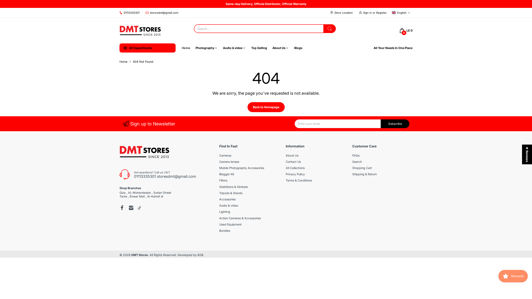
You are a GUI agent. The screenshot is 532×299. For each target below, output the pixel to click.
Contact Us (293, 161)
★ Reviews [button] (527, 154)
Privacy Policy (295, 174)
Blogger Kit (226, 174)
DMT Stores (139, 255)
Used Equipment (230, 224)
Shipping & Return (364, 174)
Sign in (368, 12)
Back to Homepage (266, 107)
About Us (292, 155)
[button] (401, 12)
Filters (223, 180)
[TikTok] (139, 208)
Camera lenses (229, 161)
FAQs (356, 155)
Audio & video (228, 205)
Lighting (224, 211)
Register (381, 12)
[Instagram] (131, 208)
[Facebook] (121, 208)
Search (357, 161)
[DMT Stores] (140, 30)
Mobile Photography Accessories (241, 168)
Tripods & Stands (231, 193)
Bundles (224, 230)
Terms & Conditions (299, 180)
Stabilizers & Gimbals (233, 187)
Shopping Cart (362, 168)
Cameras (225, 155)
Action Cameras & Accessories (240, 218)
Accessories (227, 199)
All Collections (295, 168)
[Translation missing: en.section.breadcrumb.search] (329, 28)
